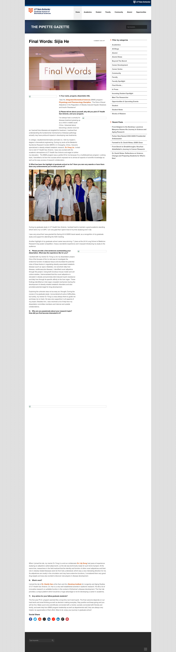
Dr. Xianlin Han (47, 584)
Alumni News (117, 57)
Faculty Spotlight (118, 81)
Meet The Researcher (120, 97)
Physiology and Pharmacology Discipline (75, 102)
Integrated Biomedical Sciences (78, 99)
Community (116, 73)
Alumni (114, 53)
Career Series (117, 69)
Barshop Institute (74, 584)
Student (115, 105)
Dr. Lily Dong (82, 563)
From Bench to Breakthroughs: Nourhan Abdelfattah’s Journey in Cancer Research (128, 147)
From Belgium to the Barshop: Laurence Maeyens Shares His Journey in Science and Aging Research (129, 129)
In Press (115, 89)
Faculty (115, 77)
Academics (116, 45)
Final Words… (117, 85)
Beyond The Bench (119, 61)
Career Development (120, 65)
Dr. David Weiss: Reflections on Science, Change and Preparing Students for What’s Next (128, 155)
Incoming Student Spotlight (122, 93)
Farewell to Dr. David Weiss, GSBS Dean (127, 142)
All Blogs (115, 49)
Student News (117, 109)
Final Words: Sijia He (49, 41)
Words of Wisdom (119, 113)
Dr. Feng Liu (69, 147)
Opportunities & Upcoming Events (125, 101)
